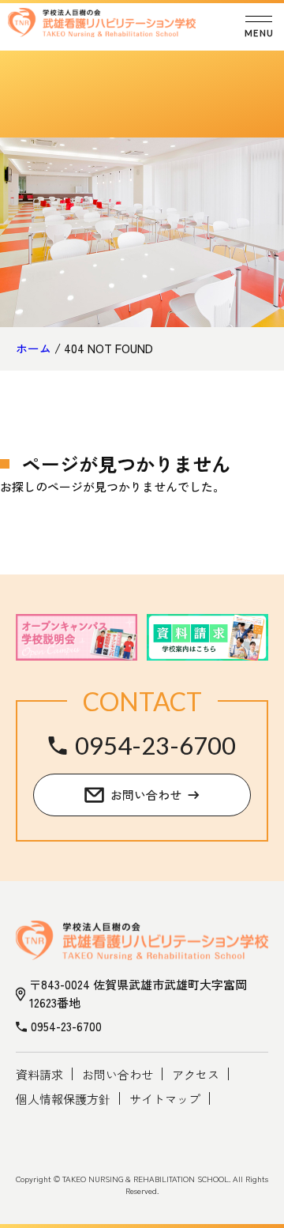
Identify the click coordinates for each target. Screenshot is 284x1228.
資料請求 (39, 1074)
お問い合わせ (117, 1074)
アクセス (195, 1074)
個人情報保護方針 (63, 1099)
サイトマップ (164, 1099)
